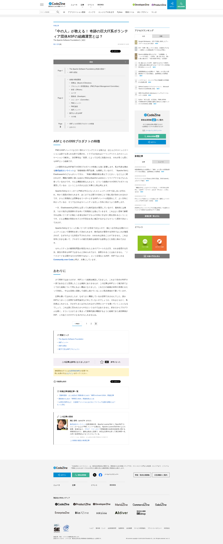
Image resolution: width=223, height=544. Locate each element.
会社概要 (129, 528)
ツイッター (95, 429)
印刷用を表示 (61, 381)
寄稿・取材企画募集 (142, 475)
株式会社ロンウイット (64, 170)
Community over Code (63, 259)
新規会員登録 (153, 136)
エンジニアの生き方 (106, 12)
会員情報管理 (112, 528)
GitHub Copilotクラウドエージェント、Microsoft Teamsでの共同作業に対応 (153, 87)
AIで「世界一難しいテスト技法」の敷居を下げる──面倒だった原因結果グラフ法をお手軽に (153, 49)
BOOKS (100, 4)
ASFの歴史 (73, 72)
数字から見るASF (75, 113)
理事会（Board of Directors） (82, 83)
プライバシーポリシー (155, 528)
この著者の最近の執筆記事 (80, 440)
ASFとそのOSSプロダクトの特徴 (81, 123)
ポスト (116, 51)
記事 (82, 4)
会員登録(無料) (74, 370)
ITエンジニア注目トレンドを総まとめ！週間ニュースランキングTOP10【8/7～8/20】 (152, 200)
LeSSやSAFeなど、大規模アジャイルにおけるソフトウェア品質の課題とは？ (87, 402)
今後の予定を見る (153, 256)
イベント (91, 4)
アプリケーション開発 (76, 12)
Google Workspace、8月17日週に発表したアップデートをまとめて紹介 (153, 42)
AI (64, 12)
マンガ (154, 12)
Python (119, 12)
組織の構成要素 (75, 79)
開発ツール (129, 12)
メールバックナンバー (153, 130)
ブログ (87, 429)
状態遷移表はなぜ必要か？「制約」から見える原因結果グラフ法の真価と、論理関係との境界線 (153, 72)
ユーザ (73, 93)
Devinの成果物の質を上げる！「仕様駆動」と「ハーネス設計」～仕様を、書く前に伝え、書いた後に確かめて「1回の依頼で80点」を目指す (153, 56)
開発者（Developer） (79, 96)
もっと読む (61, 404)
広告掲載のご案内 (160, 475)
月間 (160, 36)
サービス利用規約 (139, 528)
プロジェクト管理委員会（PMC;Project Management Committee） (95, 86)
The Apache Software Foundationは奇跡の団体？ (87, 69)
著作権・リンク (100, 528)
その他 (73, 116)
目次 (91, 62)
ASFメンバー (76, 110)
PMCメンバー (76, 103)
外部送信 (167, 528)
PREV (77, 324)
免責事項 (121, 528)
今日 (143, 36)
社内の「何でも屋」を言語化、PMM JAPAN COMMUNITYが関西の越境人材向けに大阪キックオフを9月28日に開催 (153, 101)
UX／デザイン (142, 12)
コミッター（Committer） (80, 99)
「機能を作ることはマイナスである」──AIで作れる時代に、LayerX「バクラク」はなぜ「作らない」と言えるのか (152, 189)
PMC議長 (74, 106)
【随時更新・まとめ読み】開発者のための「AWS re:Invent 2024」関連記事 (86, 395)
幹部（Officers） (77, 89)
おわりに (72, 127)
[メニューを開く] (41, 4)
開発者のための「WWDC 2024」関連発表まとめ (76, 398)
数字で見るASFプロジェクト (69, 349)
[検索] (58, 12)
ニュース (74, 4)
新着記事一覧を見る (152, 216)
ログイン (70, 373)
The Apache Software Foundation (71, 339)
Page (60, 70)
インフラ (91, 12)
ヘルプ (91, 528)
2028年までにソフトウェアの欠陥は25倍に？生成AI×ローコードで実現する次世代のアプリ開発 (152, 209)
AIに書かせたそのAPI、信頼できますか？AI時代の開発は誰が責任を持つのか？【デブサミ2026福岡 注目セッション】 (154, 65)
